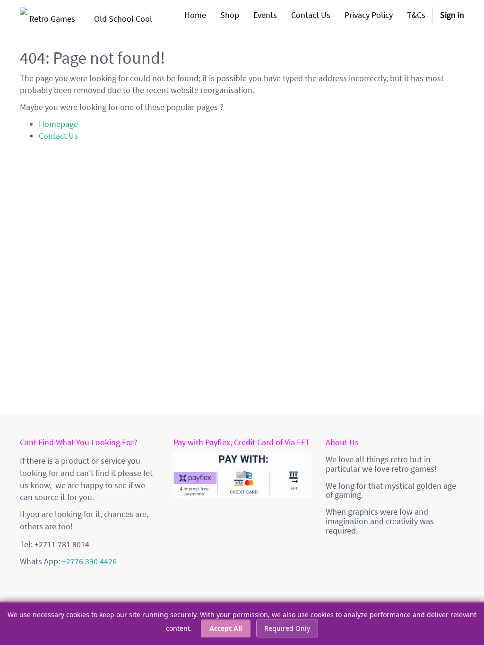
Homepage (58, 124)
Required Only (287, 628)
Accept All (225, 628)
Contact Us (58, 135)
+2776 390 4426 (89, 561)
